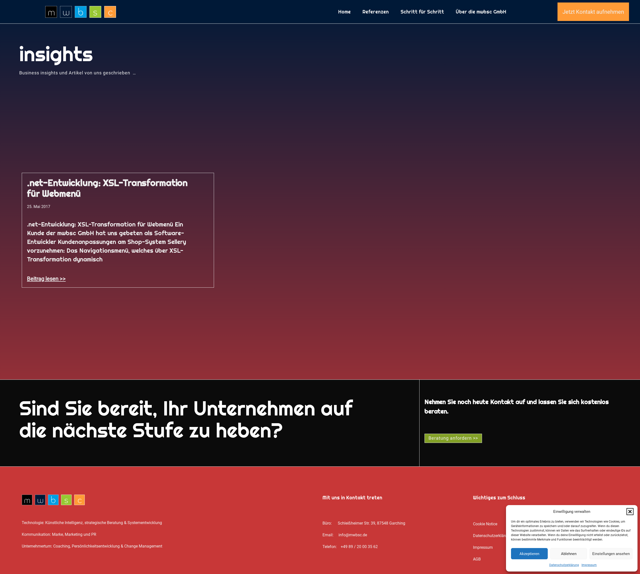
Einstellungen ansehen (611, 554)
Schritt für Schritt (422, 12)
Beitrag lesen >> (46, 278)
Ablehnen (568, 554)
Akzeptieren (529, 554)
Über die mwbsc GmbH (481, 12)
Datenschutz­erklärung (564, 565)
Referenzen (375, 12)
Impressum (589, 565)
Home (344, 12)
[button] (630, 511)
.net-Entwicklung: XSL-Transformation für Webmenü (107, 188)
